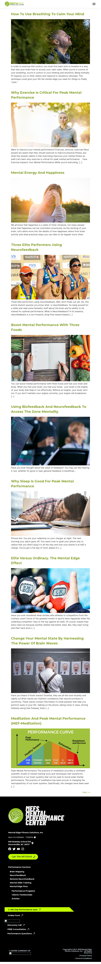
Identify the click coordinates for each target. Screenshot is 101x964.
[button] (94, 3)
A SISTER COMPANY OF (19, 951)
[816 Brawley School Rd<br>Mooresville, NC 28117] (32, 843)
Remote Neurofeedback (22, 879)
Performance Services (19, 867)
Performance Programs (23, 891)
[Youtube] (18, 849)
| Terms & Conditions (83, 958)
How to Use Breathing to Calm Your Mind (47, 14)
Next (86, 792)
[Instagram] (22, 849)
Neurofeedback (18, 875)
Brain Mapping (17, 871)
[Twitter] (14, 849)
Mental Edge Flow (19, 886)
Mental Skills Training (20, 883)
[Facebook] (9, 849)
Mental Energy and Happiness (37, 173)
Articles (15, 898)
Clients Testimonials (22, 895)
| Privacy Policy (85, 956)
